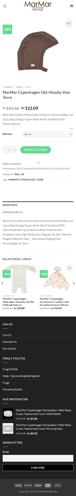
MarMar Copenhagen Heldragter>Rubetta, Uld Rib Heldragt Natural (18, 301)
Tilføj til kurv (35, 149)
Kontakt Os (10, 341)
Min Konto (9, 348)
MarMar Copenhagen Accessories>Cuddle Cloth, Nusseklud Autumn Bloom (54, 301)
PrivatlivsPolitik (12, 389)
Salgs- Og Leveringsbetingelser (21, 375)
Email (6, 451)
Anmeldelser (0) (13, 212)
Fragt (6, 382)
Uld (28, 87)
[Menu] (5, 6)
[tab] (38, 204)
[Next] (73, 290)
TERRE (39, 179)
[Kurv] (71, 6)
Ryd (71, 129)
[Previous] (2, 290)
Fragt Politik (10, 369)
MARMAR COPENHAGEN (21, 179)
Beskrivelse (10, 205)
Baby (19, 87)
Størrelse (7, 134)
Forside (8, 87)
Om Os (7, 335)
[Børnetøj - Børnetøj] (38, 6)
